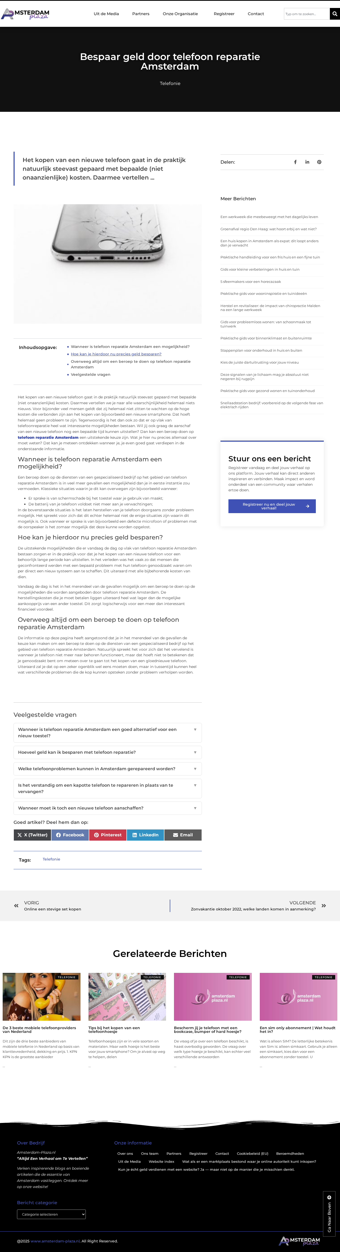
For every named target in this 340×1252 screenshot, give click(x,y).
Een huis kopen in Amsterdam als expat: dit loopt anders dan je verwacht (269, 243)
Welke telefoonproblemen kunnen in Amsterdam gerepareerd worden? (107, 768)
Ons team (150, 1153)
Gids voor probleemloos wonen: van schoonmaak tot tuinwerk (265, 324)
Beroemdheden (290, 1153)
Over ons (125, 1153)
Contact (256, 13)
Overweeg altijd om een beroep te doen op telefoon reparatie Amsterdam (131, 364)
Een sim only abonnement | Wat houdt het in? (297, 1029)
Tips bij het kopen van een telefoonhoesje (114, 1029)
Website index (161, 1161)
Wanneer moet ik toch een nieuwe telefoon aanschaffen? (107, 808)
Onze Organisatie (180, 13)
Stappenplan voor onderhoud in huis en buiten (261, 350)
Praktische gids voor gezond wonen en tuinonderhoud (267, 391)
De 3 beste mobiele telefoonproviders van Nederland (39, 1029)
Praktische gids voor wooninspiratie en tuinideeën (263, 293)
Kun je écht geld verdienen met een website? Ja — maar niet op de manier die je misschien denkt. (206, 1169)
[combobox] (307, 14)
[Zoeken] (335, 14)
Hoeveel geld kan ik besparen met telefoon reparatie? (107, 752)
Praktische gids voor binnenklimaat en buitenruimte (266, 338)
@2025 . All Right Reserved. (67, 1241)
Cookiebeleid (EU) (252, 1153)
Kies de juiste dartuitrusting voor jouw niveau (259, 362)
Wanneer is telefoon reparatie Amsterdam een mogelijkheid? (130, 346)
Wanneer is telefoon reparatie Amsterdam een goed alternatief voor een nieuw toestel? (107, 732)
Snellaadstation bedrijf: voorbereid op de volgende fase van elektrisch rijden (271, 405)
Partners (141, 13)
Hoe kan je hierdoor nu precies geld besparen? (116, 354)
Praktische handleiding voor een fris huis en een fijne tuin (270, 257)
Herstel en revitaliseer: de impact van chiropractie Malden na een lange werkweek (270, 308)
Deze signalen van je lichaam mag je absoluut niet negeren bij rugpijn (264, 376)
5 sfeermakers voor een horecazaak (250, 281)
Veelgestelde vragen (90, 374)
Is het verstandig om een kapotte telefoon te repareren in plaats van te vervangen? (107, 788)
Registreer (224, 13)
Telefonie (170, 83)
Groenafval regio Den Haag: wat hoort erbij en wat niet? (268, 229)
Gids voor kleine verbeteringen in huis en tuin (260, 269)
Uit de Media (106, 13)
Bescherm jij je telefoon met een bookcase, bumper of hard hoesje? (207, 1029)
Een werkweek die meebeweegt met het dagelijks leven (269, 217)
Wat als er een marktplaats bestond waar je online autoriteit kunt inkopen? (249, 1161)
